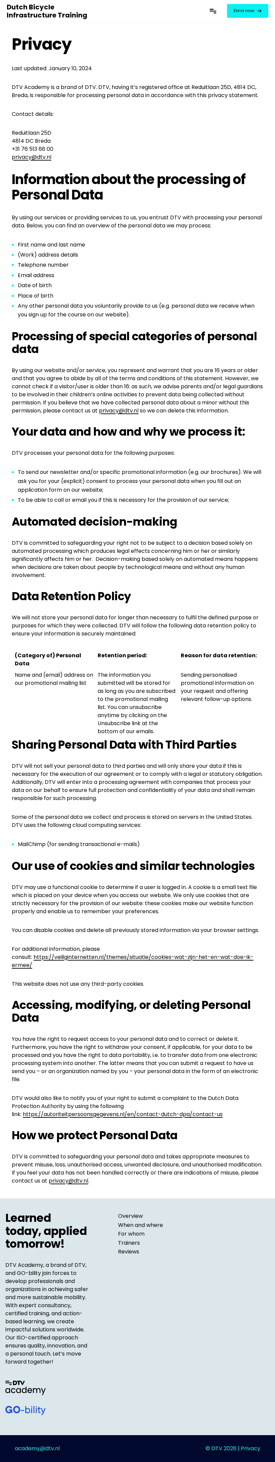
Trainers (129, 1243)
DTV (216, 1448)
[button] (213, 11)
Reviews (128, 1251)
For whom (131, 1234)
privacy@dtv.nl (31, 157)
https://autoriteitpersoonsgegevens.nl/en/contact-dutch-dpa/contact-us (123, 1114)
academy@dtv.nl (37, 1448)
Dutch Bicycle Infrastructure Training (47, 11)
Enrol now (244, 10)
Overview (130, 1216)
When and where (140, 1225)
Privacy (250, 1448)
